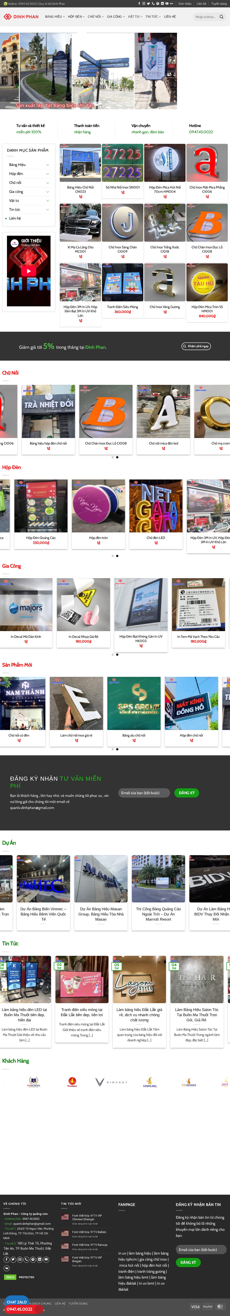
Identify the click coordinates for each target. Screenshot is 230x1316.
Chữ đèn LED (30, 538)
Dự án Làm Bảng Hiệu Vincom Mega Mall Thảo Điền (73, 914)
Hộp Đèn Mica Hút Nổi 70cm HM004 (165, 189)
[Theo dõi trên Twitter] (148, 3)
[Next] (220, 410)
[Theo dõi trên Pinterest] (157, 3)
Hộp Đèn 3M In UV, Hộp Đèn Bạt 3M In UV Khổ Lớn (80, 310)
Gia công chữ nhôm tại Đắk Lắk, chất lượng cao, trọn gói (203, 1014)
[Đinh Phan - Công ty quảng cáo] (20, 16)
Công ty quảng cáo (34, 1214)
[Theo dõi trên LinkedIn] (162, 3)
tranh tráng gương (151, 1271)
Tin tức (152, 16)
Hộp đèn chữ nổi (74, 735)
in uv (122, 1253)
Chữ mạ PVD (146, 443)
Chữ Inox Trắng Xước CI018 (164, 249)
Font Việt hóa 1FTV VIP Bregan (87, 1259)
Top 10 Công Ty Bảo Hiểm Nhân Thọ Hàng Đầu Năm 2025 (88, 1014)
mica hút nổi (129, 1265)
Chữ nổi (94, 16)
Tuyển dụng (219, 3)
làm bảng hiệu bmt (133, 1277)
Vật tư (133, 16)
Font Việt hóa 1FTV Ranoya (89, 1244)
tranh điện (126, 1271)
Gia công (114, 16)
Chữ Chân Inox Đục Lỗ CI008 (207, 249)
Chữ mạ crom (88, 443)
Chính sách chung (36, 1303)
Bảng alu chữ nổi (17, 735)
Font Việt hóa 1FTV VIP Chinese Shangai (87, 1217)
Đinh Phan (58, 3)
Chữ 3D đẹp (203, 538)
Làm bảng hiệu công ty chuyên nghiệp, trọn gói (30, 1012)
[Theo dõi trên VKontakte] (7, 1268)
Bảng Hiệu (53, 16)
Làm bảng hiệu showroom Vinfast (188, 911)
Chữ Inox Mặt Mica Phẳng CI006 (207, 189)
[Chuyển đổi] (48, 165)
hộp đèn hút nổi (154, 1265)
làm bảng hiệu (140, 1253)
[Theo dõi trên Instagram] (143, 3)
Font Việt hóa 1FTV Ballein (89, 1232)
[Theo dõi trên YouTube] (167, 3)
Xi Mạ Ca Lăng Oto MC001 (80, 249)
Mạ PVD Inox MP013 (132, 636)
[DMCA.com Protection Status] (20, 1277)
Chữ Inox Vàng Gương (165, 307)
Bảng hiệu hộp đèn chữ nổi (132, 735)
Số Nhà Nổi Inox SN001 (122, 187)
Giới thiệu (185, 3)
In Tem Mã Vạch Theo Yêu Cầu (75, 636)
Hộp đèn (75, 16)
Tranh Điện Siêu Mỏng (122, 307)
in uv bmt (146, 1283)
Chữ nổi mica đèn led (30, 443)
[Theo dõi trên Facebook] (139, 3)
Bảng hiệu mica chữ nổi (190, 735)
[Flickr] (171, 3)
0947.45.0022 (31, 1218)
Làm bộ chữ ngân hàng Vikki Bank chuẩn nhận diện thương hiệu (131, 914)
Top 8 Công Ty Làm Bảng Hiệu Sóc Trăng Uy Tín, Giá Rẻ (146, 1014)
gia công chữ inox (153, 1259)
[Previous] (10, 410)
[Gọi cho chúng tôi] (153, 3)
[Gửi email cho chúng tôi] (20, 1260)
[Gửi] (222, 17)
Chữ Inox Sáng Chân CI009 (122, 249)
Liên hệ (201, 3)
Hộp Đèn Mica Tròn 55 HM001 (207, 308)
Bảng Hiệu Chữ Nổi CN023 (80, 189)
